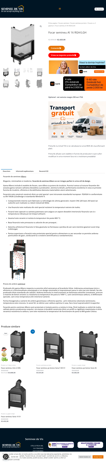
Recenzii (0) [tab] (43, 171)
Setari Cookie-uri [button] (84, 457)
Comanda (55, 48)
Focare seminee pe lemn (78, 23)
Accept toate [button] (98, 457)
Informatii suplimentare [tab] (25, 171)
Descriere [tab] (6, 171)
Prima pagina (52, 23)
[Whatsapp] (6, 456)
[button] (59, 8)
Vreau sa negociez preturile (62, 55)
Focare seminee (63, 23)
